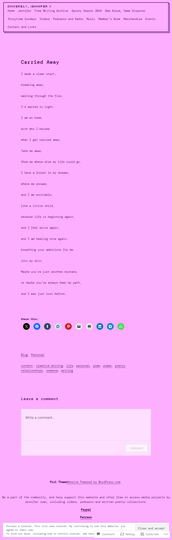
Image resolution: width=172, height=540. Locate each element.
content (27, 366)
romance (52, 370)
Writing (67, 370)
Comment (136, 448)
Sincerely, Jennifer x (30, 6)
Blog (24, 355)
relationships (32, 370)
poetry (120, 366)
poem (96, 366)
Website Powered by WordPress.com (93, 482)
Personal (37, 355)
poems (107, 366)
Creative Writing (49, 366)
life (69, 366)
